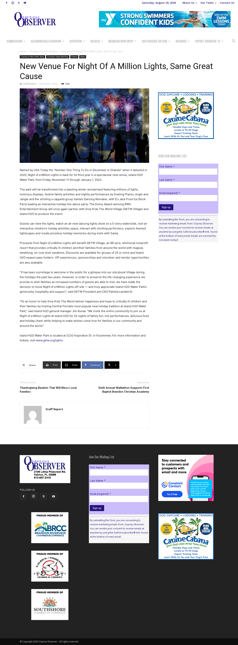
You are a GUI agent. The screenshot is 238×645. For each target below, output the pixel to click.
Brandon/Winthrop (120, 41)
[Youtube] (25, 3)
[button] (233, 41)
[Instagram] (12, 3)
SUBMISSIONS (14, 41)
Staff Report (29, 83)
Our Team (207, 2)
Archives (181, 41)
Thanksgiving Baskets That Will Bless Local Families (48, 389)
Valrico (95, 41)
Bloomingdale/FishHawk (46, 41)
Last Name (167, 179)
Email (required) (169, 193)
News (82, 56)
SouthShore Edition (154, 41)
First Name (167, 166)
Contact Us (227, 2)
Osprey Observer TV (207, 41)
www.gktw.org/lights (49, 340)
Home (23, 51)
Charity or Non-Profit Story (44, 51)
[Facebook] (6, 3)
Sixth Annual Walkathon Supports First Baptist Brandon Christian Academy (123, 389)
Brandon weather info (186, 279)
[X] (19, 3)
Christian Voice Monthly (57, 56)
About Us (188, 2)
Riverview (76, 41)
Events (74, 56)
